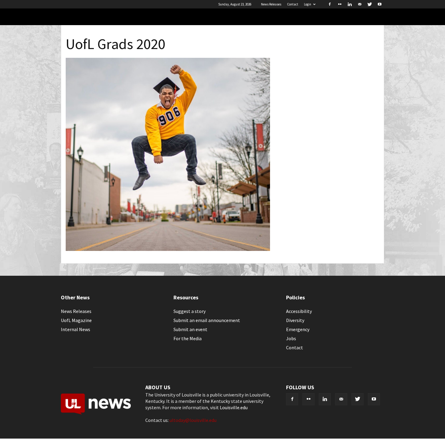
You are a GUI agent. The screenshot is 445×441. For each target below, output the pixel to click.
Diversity (295, 320)
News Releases (271, 4)
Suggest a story (189, 311)
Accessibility (299, 311)
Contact (292, 4)
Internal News (75, 329)
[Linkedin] (349, 4)
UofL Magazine (76, 320)
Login (307, 4)
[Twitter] (369, 4)
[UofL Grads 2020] (168, 249)
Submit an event (190, 329)
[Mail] (359, 4)
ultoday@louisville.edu (193, 420)
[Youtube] (379, 4)
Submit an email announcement (206, 320)
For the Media (187, 338)
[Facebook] (329, 4)
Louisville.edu (234, 407)
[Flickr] (339, 4)
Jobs (291, 338)
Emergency (297, 329)
